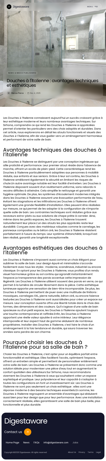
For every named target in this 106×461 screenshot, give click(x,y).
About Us (72, 452)
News (26, 442)
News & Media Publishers (22, 73)
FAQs (36, 442)
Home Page (12, 442)
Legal (98, 452)
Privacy (82, 452)
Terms (90, 452)
